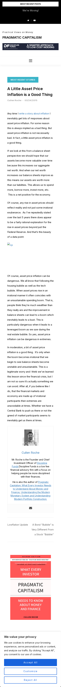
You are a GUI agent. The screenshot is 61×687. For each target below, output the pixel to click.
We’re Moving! (30, 10)
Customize (30, 671)
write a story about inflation (34, 113)
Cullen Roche (14, 100)
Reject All (30, 680)
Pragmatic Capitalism (22, 37)
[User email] (30, 508)
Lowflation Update (17, 524)
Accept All (31, 662)
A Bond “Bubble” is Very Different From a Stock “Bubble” (43, 529)
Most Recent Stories (23, 80)
